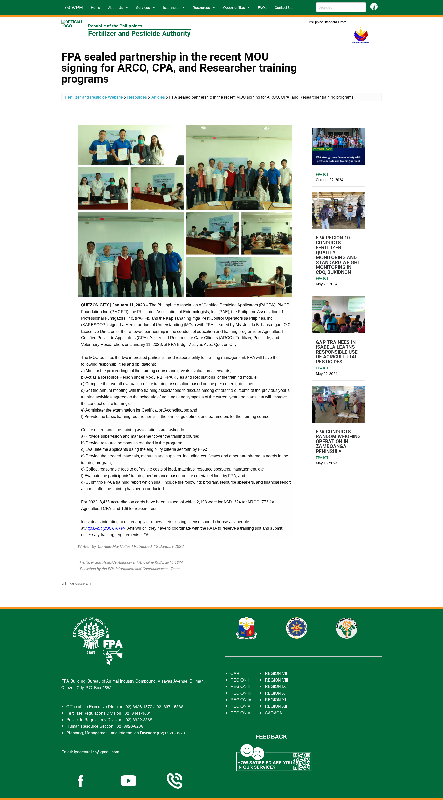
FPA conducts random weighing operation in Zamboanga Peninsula (338, 441)
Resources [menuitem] (201, 7)
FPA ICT (322, 174)
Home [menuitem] (95, 7)
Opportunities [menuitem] (234, 7)
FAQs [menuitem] (262, 7)
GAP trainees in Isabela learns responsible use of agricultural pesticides (337, 352)
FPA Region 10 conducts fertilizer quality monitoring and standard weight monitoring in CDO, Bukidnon (338, 255)
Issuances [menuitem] (171, 7)
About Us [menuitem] (115, 7)
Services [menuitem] (143, 7)
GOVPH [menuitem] (74, 7)
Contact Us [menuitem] (284, 7)
